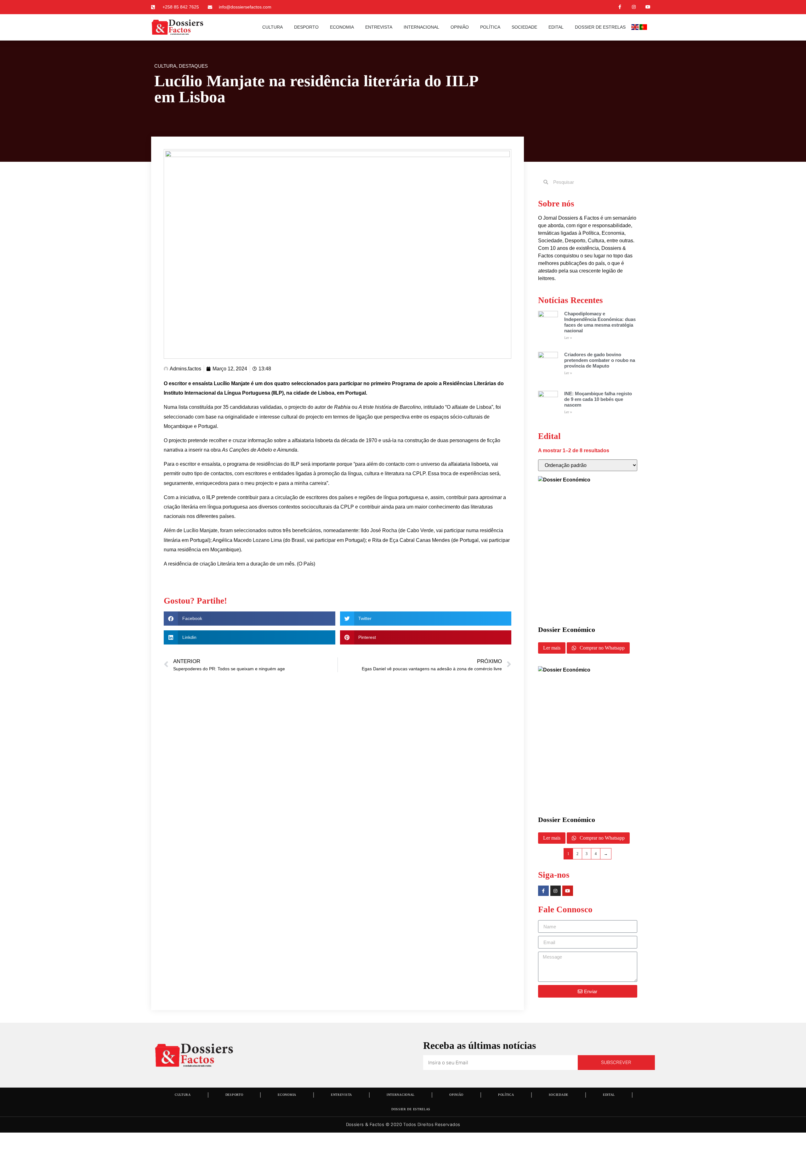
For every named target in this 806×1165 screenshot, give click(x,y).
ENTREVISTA (378, 27)
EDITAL (556, 27)
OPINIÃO (460, 27)
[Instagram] (634, 7)
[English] (635, 28)
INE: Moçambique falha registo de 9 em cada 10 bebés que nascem (598, 399)
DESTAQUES (193, 66)
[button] (249, 618)
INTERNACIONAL (421, 27)
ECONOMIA (342, 27)
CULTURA (272, 27)
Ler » (568, 338)
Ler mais (551, 647)
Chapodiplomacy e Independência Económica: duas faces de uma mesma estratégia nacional (600, 322)
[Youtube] (648, 7)
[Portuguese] (643, 28)
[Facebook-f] (620, 7)
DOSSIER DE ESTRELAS (600, 27)
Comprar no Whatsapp (601, 647)
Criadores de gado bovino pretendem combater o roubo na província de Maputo (599, 360)
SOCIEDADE (524, 27)
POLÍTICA (490, 27)
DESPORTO (306, 27)
